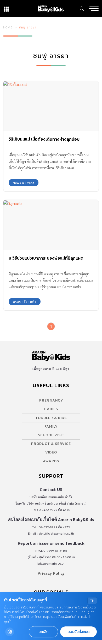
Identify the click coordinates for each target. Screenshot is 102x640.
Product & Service (51, 443)
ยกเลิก (43, 632)
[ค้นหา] (81, 9)
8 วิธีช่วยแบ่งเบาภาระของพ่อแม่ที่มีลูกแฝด (46, 258)
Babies (51, 409)
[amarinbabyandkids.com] (51, 8)
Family (51, 426)
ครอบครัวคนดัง (24, 302)
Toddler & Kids (51, 418)
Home (8, 27)
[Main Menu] (93, 8)
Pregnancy (51, 400)
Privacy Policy (51, 573)
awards (51, 461)
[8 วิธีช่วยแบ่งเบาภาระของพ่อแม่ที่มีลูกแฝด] (51, 225)
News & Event (23, 183)
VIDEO (51, 452)
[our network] (6, 8)
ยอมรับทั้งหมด (78, 632)
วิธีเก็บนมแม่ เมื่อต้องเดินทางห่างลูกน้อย (44, 139)
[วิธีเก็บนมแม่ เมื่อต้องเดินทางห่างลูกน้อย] (51, 106)
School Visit (51, 435)
